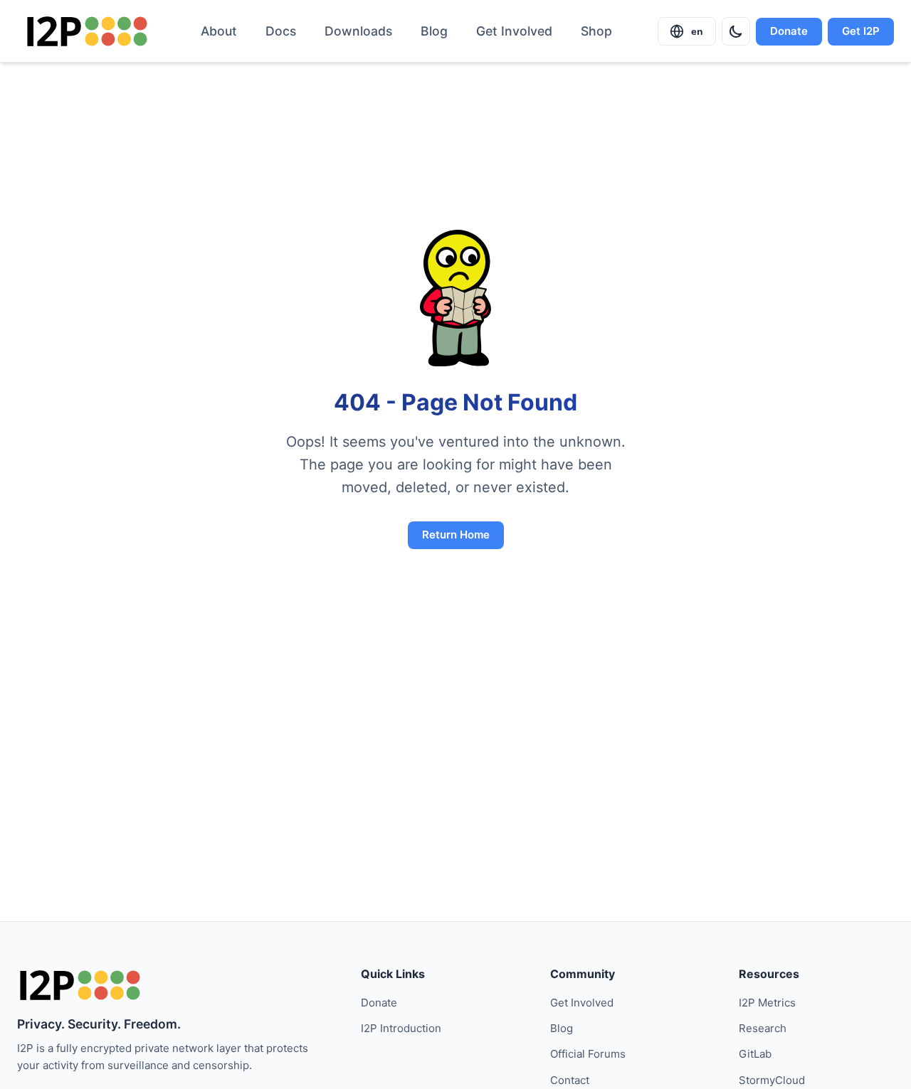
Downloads (358, 30)
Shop (596, 30)
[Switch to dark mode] (736, 31)
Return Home (456, 534)
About (219, 30)
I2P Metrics (767, 1002)
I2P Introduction (401, 1028)
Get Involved (514, 30)
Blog (434, 30)
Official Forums (588, 1054)
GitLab (755, 1054)
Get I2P (861, 31)
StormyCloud (772, 1080)
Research (762, 1028)
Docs (280, 30)
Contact (569, 1080)
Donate (789, 31)
